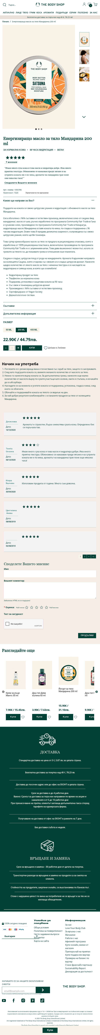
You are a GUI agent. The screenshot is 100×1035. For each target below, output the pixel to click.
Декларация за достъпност (78, 971)
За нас (68, 924)
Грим (32, 12)
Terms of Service (35, 994)
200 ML (21, 330)
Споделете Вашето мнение (21, 182)
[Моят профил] (84, 5)
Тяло (26, 12)
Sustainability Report (75, 968)
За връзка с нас (73, 931)
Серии (72, 12)
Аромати (48, 12)
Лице (19, 12)
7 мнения (11, 162)
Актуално (8, 12)
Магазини (70, 934)
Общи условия (41, 927)
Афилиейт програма (75, 941)
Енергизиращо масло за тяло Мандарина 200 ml (34, 21)
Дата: (9, 426)
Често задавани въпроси (46, 934)
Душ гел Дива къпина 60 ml (39, 694)
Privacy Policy (26, 994)
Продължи (87, 635)
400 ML (34, 330)
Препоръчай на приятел (77, 951)
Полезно (83, 12)
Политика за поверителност (48, 930)
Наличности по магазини (37, 192)
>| (93, 556)
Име (6, 569)
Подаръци (62, 12)
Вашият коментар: (14, 580)
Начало (5, 22)
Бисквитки (39, 937)
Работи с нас (71, 938)
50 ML (9, 330)
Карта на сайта (41, 941)
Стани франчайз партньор (78, 964)
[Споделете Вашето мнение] (15, 157)
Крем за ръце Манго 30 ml (13, 694)
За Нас (93, 12)
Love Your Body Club (75, 928)
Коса (39, 12)
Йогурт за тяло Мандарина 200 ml (68, 690)
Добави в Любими (56, 348)
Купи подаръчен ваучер (77, 954)
